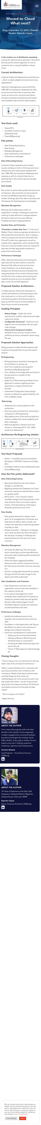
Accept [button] (22, 1118)
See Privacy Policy (21, 1114)
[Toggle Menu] (37, 6)
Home (8, 14)
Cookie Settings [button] (11, 1118)
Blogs (13, 14)
